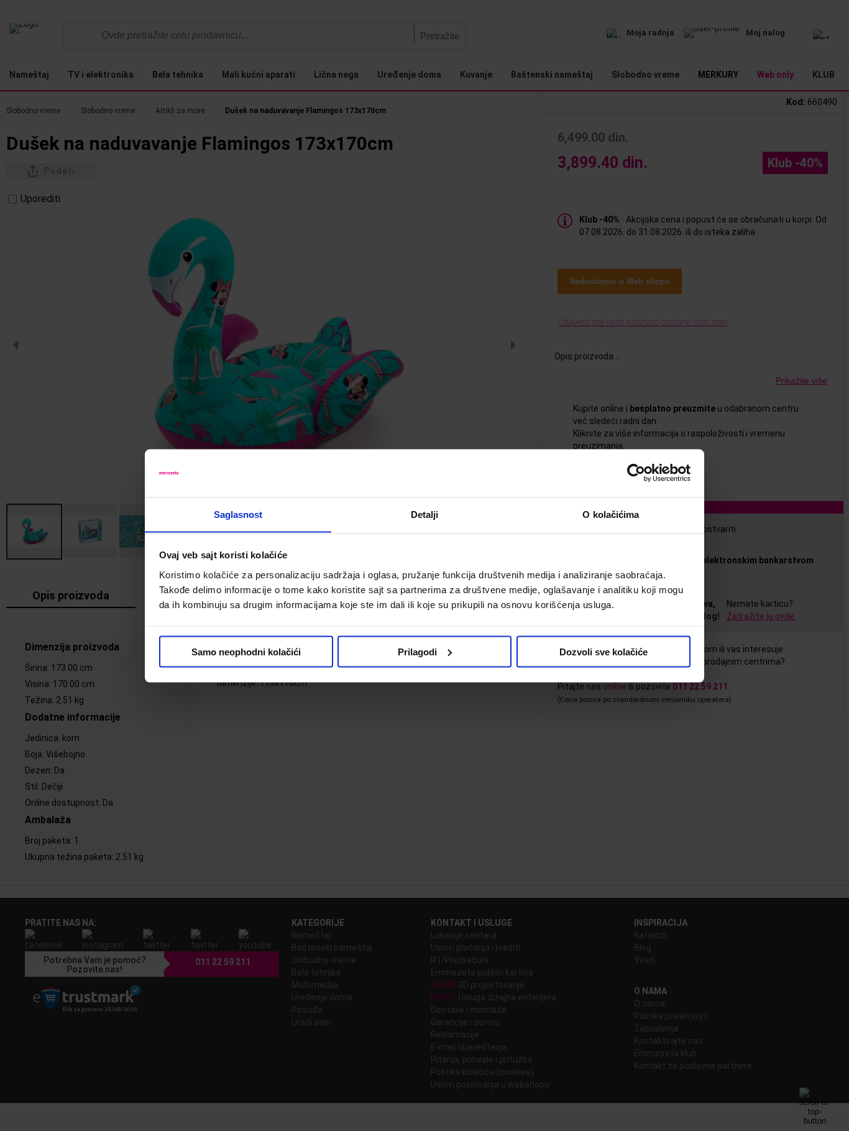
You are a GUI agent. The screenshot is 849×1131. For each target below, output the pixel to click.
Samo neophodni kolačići (246, 651)
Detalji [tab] (425, 514)
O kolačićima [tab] (610, 514)
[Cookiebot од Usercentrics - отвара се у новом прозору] (636, 473)
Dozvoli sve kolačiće (603, 651)
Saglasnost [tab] (238, 514)
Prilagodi (417, 651)
